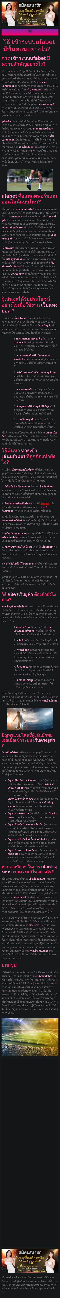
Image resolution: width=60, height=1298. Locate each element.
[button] (30, 31)
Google (44, 503)
